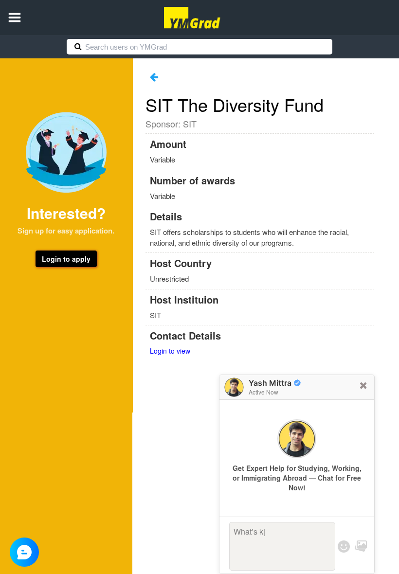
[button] (14, 17)
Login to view (170, 351)
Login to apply (66, 259)
